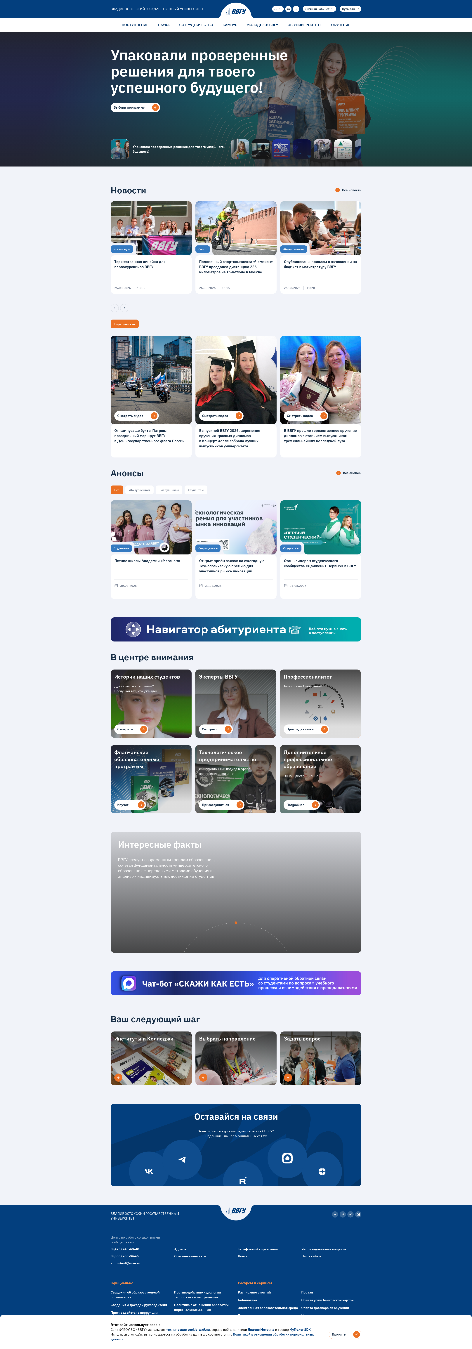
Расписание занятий (254, 1292)
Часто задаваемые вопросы (323, 1249)
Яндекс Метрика (261, 1329)
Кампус (230, 24)
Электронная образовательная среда (268, 1308)
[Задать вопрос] (288, 1078)
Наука (164, 24)
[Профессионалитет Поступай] (343, 149)
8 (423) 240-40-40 (125, 1249)
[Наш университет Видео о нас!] (322, 149)
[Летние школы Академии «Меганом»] (151, 549)
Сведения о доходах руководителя (139, 1305)
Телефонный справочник (258, 1249)
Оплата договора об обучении (325, 1308)
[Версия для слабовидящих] (288, 9)
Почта (242, 1256)
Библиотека (247, 1300)
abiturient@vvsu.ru (125, 1263)
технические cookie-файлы (188, 1329)
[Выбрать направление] (203, 1078)
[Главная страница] (236, 11)
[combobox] (278, 9)
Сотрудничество (196, 24)
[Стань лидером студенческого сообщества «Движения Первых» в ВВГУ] (320, 549)
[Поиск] (296, 9)
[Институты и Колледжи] (118, 1078)
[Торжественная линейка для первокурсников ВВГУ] (151, 247)
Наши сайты (311, 1256)
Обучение (340, 24)
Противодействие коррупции (134, 1312)
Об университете (305, 24)
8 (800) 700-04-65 (125, 1256)
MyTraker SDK (300, 1329)
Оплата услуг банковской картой (327, 1300)
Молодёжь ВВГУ (262, 24)
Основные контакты (190, 1256)
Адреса (180, 1249)
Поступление (135, 24)
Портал (307, 1292)
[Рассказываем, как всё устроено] (240, 149)
